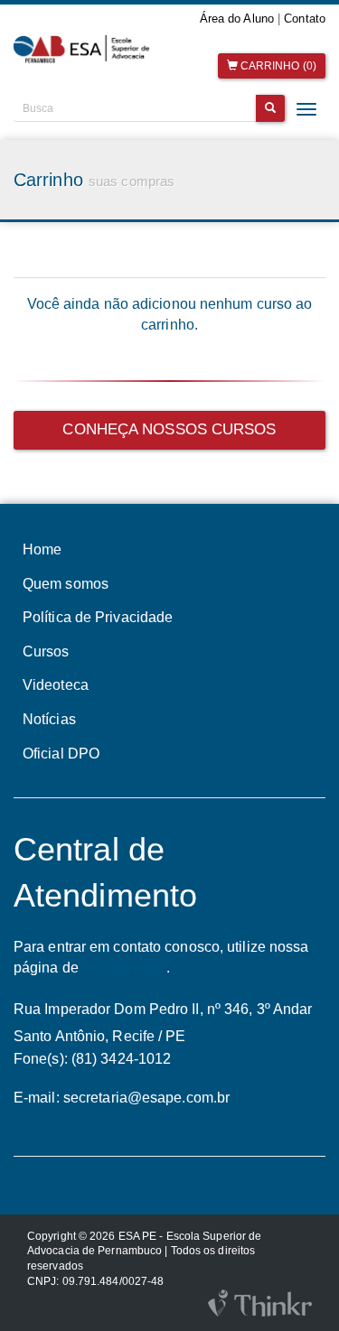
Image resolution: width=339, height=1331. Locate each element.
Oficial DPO (61, 753)
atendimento (122, 967)
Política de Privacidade (98, 617)
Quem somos (65, 583)
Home (42, 549)
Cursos (46, 651)
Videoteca (56, 685)
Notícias (49, 719)
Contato (304, 18)
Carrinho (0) (277, 66)
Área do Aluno (237, 18)
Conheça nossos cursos (169, 429)
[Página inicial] (85, 49)
